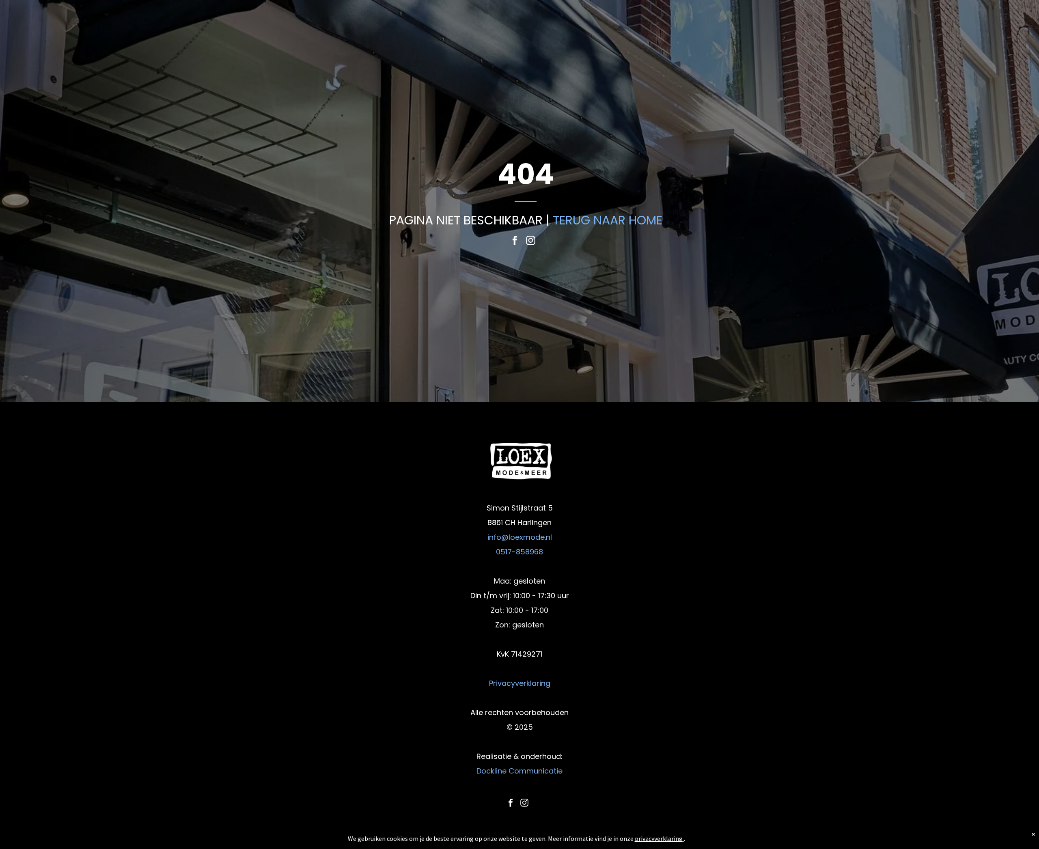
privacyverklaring (659, 838)
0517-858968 (519, 552)
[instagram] (531, 241)
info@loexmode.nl (519, 537)
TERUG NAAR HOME (607, 220)
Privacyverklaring (519, 683)
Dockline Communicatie (519, 771)
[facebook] (515, 241)
